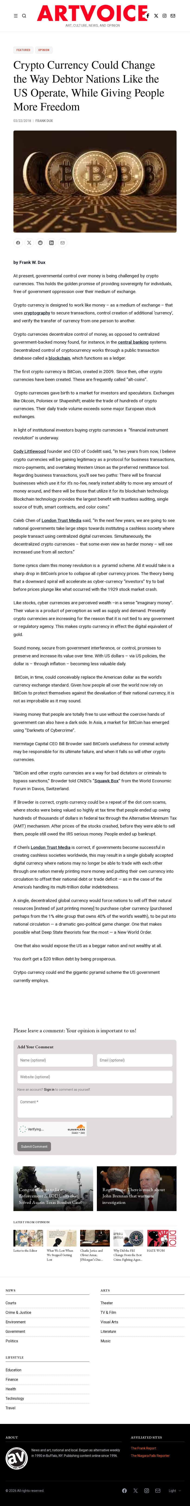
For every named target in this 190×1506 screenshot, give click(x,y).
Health (11, 1389)
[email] (173, 15)
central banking (133, 342)
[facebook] (148, 15)
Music (106, 1341)
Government (15, 1331)
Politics (12, 1341)
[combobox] (175, 1491)
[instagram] (164, 15)
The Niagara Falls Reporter (150, 1456)
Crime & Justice (18, 1312)
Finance (12, 1379)
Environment (15, 1322)
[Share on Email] (62, 242)
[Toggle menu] (16, 16)
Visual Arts (109, 1322)
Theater (107, 1303)
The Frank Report (143, 1448)
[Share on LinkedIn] (51, 242)
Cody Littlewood (29, 451)
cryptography (37, 313)
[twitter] (156, 15)
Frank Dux (44, 121)
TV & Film (108, 1312)
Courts (11, 1303)
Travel (10, 1408)
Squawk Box (106, 780)
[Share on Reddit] (40, 242)
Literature (108, 1331)
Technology (15, 1398)
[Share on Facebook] (18, 242)
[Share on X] (29, 242)
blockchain (59, 358)
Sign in (49, 1089)
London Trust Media (61, 520)
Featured (23, 50)
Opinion (44, 50)
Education (13, 1370)
